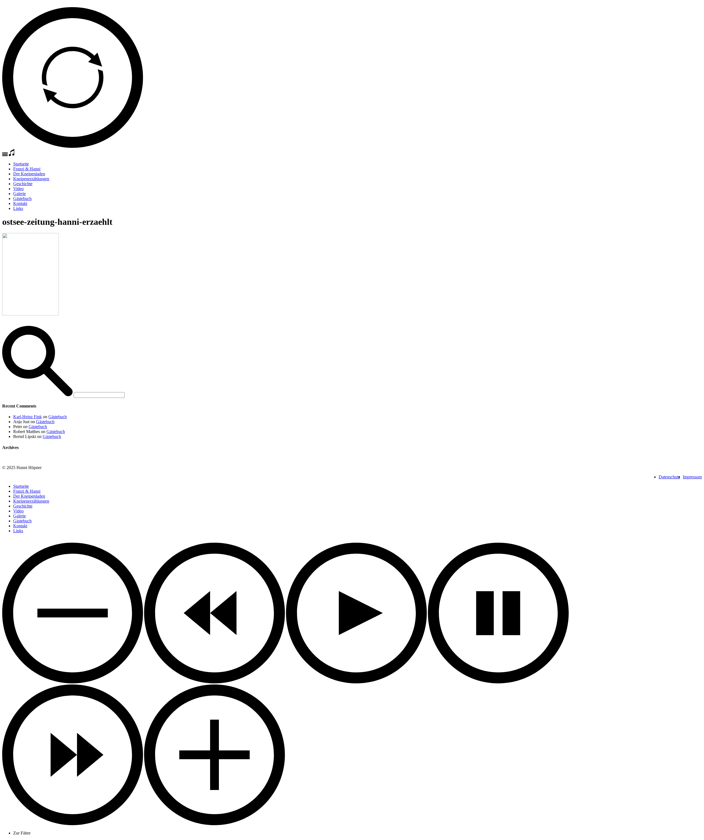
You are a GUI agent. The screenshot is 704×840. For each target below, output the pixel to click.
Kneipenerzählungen (31, 178)
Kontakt (20, 203)
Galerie (19, 193)
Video (18, 188)
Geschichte (22, 183)
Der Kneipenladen (29, 173)
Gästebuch (22, 198)
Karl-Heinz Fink (27, 416)
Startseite (21, 164)
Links (18, 208)
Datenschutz (669, 477)
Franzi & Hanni (26, 169)
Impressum (692, 477)
